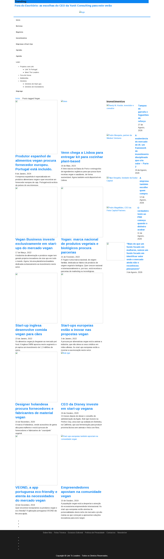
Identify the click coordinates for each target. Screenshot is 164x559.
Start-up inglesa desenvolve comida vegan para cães (31, 330)
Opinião (19, 50)
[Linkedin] (21, 540)
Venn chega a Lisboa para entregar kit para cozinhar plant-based (82, 157)
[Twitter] (21, 543)
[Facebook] (21, 537)
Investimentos (21, 38)
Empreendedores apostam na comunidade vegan (81, 492)
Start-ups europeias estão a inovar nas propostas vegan (77, 330)
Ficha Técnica (60, 533)
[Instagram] (21, 546)
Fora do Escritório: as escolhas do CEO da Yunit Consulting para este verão (63, 5)
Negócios (19, 32)
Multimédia (24, 78)
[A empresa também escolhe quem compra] (122, 179)
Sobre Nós (47, 533)
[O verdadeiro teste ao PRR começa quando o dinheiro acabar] (121, 209)
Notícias (19, 26)
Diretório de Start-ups (33, 84)
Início (18, 20)
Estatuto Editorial (75, 533)
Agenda (19, 56)
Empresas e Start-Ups (24, 44)
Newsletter (122, 533)
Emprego (19, 91)
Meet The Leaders (32, 72)
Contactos (110, 533)
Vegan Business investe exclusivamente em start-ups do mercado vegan (36, 243)
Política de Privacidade (94, 533)
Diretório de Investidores (34, 87)
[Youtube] (21, 549)
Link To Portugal (31, 69)
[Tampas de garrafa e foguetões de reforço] (121, 107)
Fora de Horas (25, 75)
